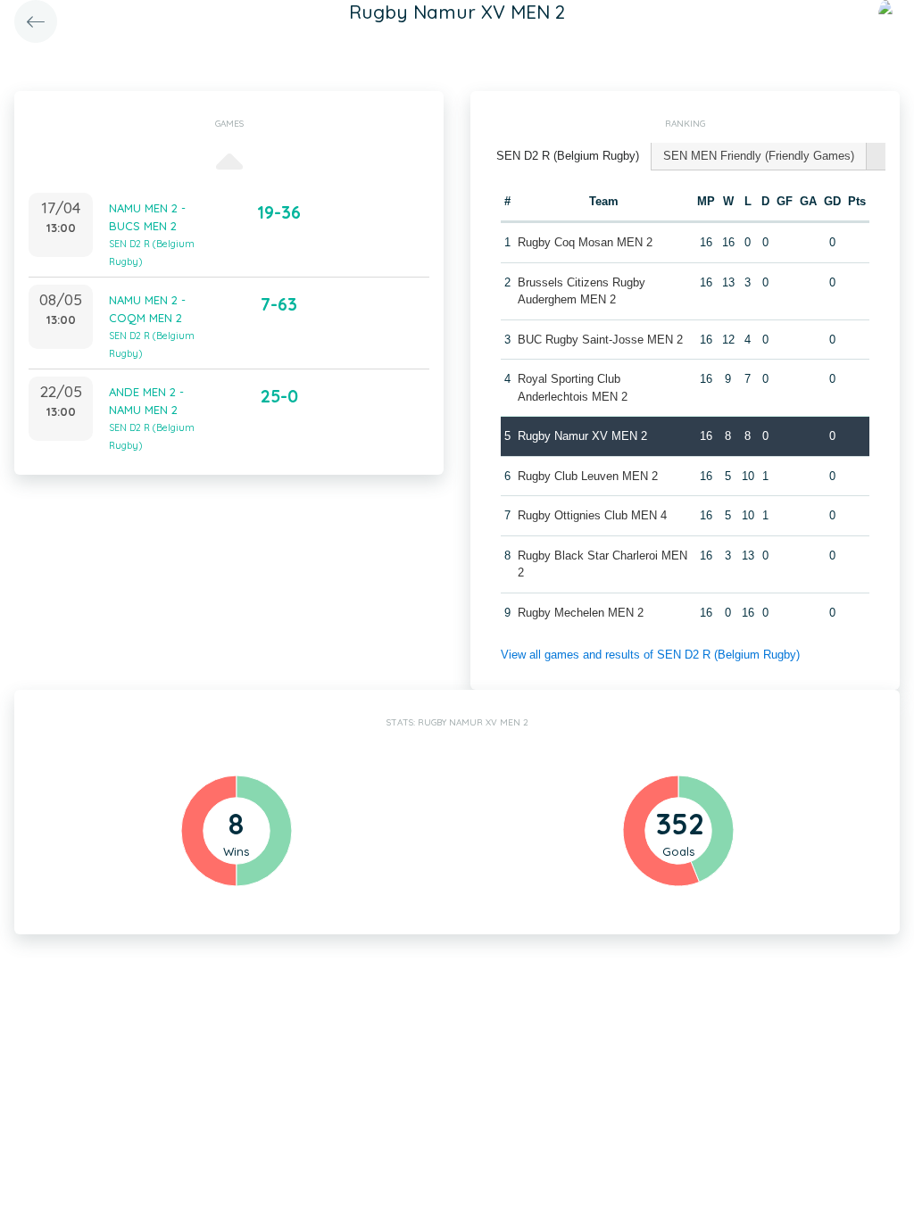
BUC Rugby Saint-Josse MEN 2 (600, 339)
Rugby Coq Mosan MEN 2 (585, 242)
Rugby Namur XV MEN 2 (582, 436)
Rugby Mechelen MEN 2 (581, 612)
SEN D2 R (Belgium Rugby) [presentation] (567, 155)
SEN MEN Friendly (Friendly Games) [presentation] (758, 155)
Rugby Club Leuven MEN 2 (588, 476)
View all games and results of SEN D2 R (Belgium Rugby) (650, 654)
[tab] (568, 156)
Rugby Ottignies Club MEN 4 (592, 515)
